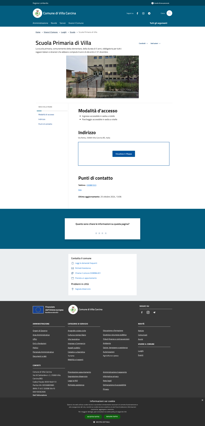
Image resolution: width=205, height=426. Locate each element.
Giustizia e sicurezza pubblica (114, 334)
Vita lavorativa (74, 339)
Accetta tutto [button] (93, 417)
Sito (80, 189)
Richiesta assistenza (76, 384)
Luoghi (63, 32)
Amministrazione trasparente (115, 372)
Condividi (142, 43)
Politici (35, 347)
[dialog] (102, 412)
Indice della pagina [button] (45, 107)
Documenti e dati (40, 356)
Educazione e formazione (113, 330)
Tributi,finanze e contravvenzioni (116, 339)
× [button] (202, 400)
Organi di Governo (40, 330)
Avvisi (140, 339)
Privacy (106, 389)
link (125, 412)
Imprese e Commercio (76, 343)
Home (38, 32)
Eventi (140, 355)
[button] (102, 422)
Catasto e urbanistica (76, 352)
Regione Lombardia (40, 3)
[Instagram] (142, 13)
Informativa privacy (111, 376)
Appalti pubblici (74, 347)
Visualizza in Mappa (124, 153)
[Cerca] (169, 13)
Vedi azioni (154, 43)
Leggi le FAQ (73, 380)
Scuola (72, 32)
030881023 (91, 185)
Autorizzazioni (108, 351)
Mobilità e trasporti (75, 359)
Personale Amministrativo (43, 352)
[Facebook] (136, 13)
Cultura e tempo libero (77, 334)
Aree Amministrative (41, 334)
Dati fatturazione (40, 395)
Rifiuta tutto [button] (112, 417)
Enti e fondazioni (39, 343)
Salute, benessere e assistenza (115, 347)
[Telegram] (148, 13)
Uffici (35, 339)
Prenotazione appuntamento (79, 372)
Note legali (107, 380)
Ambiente (107, 343)
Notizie (141, 330)
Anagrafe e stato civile (77, 330)
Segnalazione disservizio (77, 376)
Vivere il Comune (51, 32)
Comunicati (142, 334)
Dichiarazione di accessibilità (114, 384)
